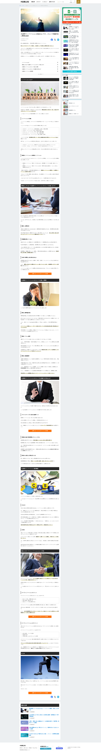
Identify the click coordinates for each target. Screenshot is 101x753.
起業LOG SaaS (52, 1)
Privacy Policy (35, 747)
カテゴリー (38, 1)
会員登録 (71, 2)
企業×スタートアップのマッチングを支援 (40, 273)
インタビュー (44, 1)
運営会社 (21, 747)
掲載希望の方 (78, 2)
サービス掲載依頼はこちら (45, 748)
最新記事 (33, 1)
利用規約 (30, 747)
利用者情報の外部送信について (25, 749)
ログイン (74, 2)
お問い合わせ (26, 747)
